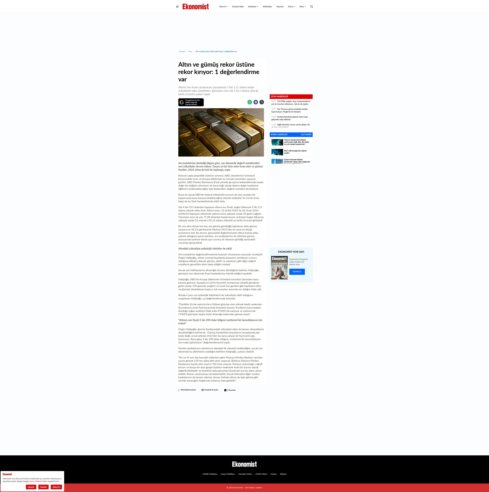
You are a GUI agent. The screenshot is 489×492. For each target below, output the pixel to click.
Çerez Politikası (228, 474)
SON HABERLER (279, 97)
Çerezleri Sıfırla (245, 474)
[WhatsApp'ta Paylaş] (249, 102)
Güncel (222, 7)
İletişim (283, 474)
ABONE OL (297, 272)
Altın (302, 7)
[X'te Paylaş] (261, 102)
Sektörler (252, 7)
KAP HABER (306, 135)
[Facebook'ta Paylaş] (255, 102)
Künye (273, 474)
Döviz (290, 7)
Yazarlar (280, 7)
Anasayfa (182, 51)
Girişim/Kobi (238, 7)
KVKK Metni (261, 474)
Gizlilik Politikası (210, 474)
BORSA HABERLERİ (279, 135)
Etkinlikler (267, 7)
